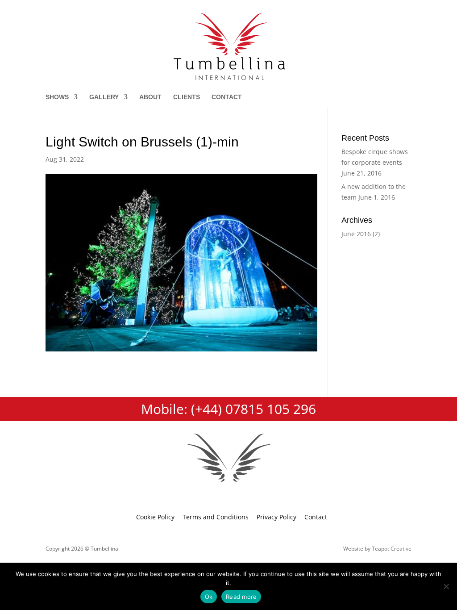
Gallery (104, 97)
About (150, 97)
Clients (186, 97)
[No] (445, 586)
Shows (57, 97)
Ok (209, 596)
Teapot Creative (391, 548)
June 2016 (356, 234)
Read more (241, 596)
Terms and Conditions (216, 517)
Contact (227, 97)
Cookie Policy (155, 517)
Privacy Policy (276, 517)
